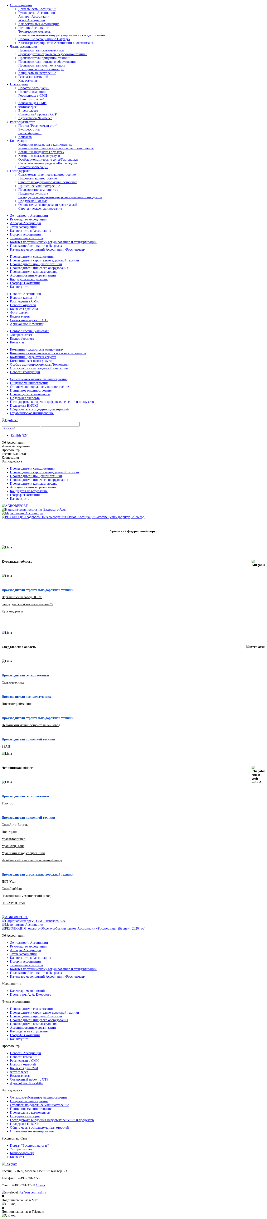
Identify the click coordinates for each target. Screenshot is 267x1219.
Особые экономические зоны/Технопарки (48, 159)
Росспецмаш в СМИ (32, 95)
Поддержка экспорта (33, 193)
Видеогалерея (28, 110)
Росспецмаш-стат (22, 122)
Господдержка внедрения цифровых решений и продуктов (60, 197)
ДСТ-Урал (9, 881)
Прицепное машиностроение (39, 186)
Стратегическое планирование (40, 208)
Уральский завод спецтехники (23, 853)
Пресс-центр (19, 84)
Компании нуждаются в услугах (41, 152)
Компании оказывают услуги (39, 155)
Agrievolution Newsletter (35, 118)
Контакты (25, 137)
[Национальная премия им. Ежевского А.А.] (34, 509)
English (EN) (19, 435)
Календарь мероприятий (27, 990)
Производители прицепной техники (44, 58)
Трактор (7, 803)
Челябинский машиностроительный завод (32, 860)
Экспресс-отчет (29, 129)
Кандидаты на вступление (37, 73)
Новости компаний (32, 91)
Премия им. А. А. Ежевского (30, 994)
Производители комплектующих (41, 65)
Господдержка (20, 171)
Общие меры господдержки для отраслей (47, 204)
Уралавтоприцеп (13, 839)
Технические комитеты (34, 31)
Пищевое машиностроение (37, 178)
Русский (9, 428)
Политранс (9, 832)
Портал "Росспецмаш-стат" (37, 125)
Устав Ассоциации (31, 20)
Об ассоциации (21, 5)
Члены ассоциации (23, 46)
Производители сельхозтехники (41, 50)
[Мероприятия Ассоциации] (22, 513)
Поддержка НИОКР (32, 201)
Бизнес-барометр (30, 133)
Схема (40, 1185)
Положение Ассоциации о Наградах (44, 39)
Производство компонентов (38, 189)
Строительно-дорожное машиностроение (47, 182)
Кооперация (18, 140)
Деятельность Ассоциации (37, 9)
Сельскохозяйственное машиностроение (47, 174)
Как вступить (28, 80)
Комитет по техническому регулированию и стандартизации (61, 35)
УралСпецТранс (13, 846)
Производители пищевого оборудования (47, 61)
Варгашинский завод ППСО (22, 597)
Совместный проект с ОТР (37, 114)
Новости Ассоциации (33, 88)
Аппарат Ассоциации (33, 16)
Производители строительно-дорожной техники (52, 54)
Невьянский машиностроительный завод (31, 725)
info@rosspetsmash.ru (31, 1192)
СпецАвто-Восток (15, 824)
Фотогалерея (27, 107)
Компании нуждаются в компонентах (45, 144)
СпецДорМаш (12, 888)
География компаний (33, 76)
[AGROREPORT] (15, 505)
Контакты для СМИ (32, 103)
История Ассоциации (33, 27)
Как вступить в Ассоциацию (38, 24)
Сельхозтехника (13, 682)
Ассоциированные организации (41, 69)
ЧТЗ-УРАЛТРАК (13, 903)
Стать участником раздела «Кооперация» (47, 163)
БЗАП (6, 746)
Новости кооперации (33, 167)
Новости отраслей (31, 99)
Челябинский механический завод (26, 896)
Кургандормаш (12, 611)
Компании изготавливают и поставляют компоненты (56, 148)
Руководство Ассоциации (36, 12)
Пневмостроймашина (17, 704)
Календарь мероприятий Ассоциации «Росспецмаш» (56, 43)
